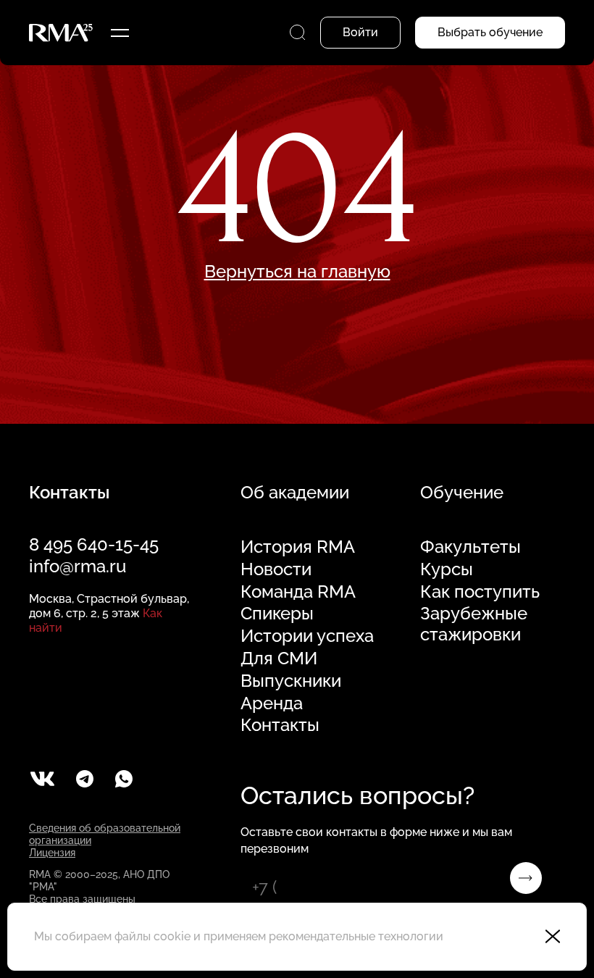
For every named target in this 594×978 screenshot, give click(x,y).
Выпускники (290, 681)
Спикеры (277, 613)
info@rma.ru (77, 566)
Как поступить (480, 592)
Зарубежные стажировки (473, 624)
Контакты (279, 725)
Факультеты (470, 547)
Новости (275, 569)
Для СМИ (278, 658)
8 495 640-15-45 (94, 544)
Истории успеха (307, 636)
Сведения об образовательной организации (104, 834)
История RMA (297, 547)
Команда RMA (298, 592)
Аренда (271, 703)
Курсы (446, 569)
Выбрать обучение (490, 32)
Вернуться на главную (297, 272)
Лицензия (52, 852)
